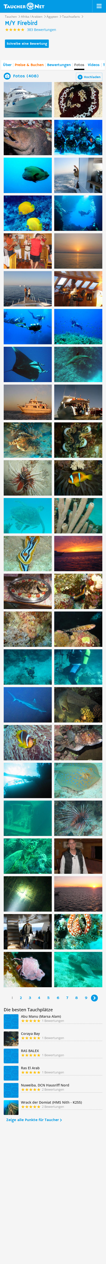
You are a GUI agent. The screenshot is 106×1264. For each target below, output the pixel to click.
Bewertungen (59, 65)
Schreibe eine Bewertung (27, 44)
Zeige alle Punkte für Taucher (32, 1120)
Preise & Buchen (29, 65)
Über (7, 65)
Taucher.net (24, 6)
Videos (94, 65)
